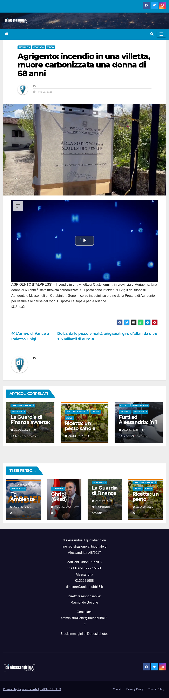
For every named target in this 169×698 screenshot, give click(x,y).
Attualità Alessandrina (134, 405)
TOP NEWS (57, 488)
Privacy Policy (135, 689)
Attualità (24, 47)
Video (50, 47)
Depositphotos (97, 633)
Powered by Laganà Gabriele (20, 689)
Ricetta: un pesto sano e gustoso (80, 428)
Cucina (96, 412)
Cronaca (38, 47)
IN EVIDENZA (18, 412)
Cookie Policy (156, 689)
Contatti (117, 689)
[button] (152, 34)
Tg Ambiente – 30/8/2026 (22, 501)
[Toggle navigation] (161, 34)
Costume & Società (23, 405)
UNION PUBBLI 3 (50, 689)
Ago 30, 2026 (22, 507)
